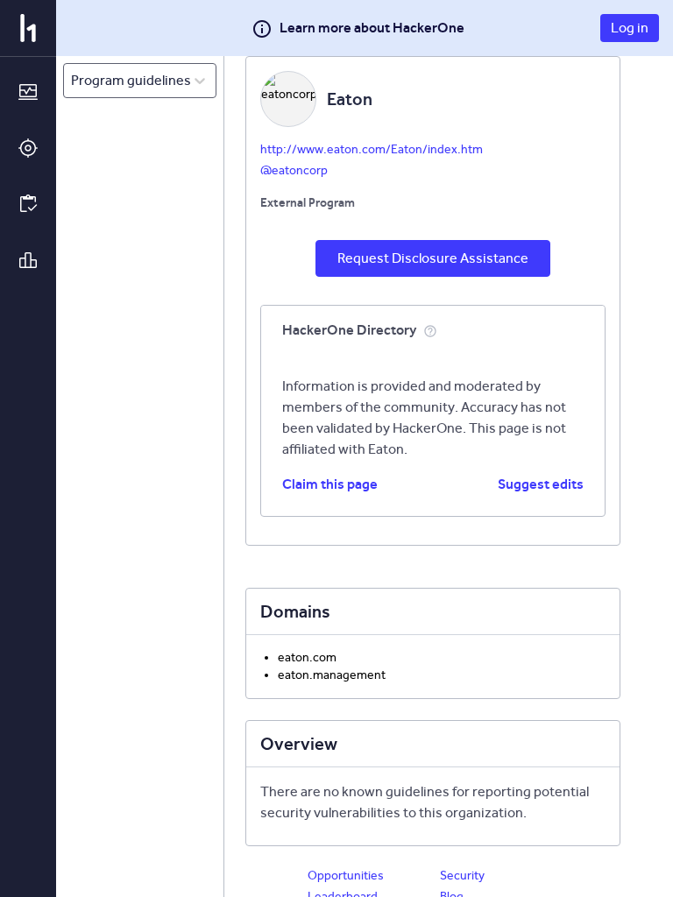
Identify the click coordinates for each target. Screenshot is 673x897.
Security (462, 875)
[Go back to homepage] (28, 28)
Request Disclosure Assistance (432, 258)
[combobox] (72, 80)
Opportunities (346, 875)
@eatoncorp (294, 170)
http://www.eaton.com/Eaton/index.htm (371, 149)
